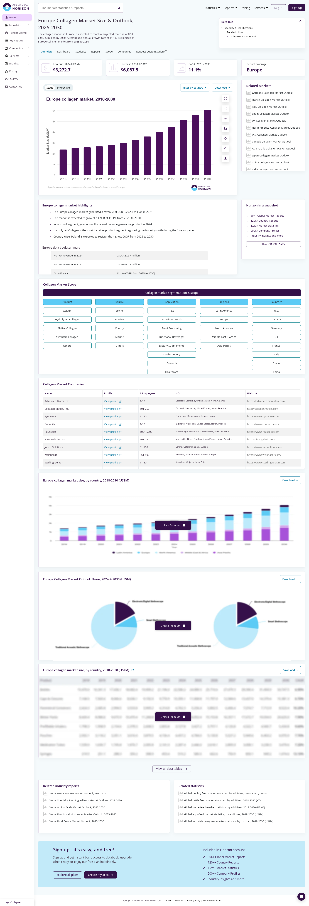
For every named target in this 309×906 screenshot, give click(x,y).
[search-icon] (119, 8)
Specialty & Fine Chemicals (238, 27)
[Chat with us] (301, 897)
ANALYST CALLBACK (273, 244)
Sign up (297, 8)
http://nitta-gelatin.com (261, 439)
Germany (276, 328)
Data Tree (227, 22)
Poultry (119, 328)
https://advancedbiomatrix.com (266, 401)
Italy (276, 354)
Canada (276, 319)
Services (259, 8)
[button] (238, 28)
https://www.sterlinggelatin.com (266, 462)
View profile (111, 401)
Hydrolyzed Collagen (67, 319)
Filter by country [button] (193, 87)
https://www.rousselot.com (263, 431)
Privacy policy (193, 900)
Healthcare (171, 372)
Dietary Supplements (171, 345)
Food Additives (235, 32)
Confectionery (171, 354)
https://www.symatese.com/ (263, 416)
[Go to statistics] (132, 670)
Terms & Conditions (212, 900)
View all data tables (169, 769)
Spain (276, 363)
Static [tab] (49, 87)
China (276, 372)
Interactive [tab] (63, 87)
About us (179, 900)
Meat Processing (172, 328)
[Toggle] (222, 28)
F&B (172, 310)
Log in (278, 8)
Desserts (172, 363)
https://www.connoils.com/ (263, 424)
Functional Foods (172, 319)
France (276, 345)
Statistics (211, 8)
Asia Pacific (224, 345)
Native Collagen (67, 328)
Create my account (100, 875)
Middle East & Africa (224, 337)
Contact (167, 900)
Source (120, 302)
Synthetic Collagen (67, 337)
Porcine (119, 319)
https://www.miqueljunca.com (265, 447)
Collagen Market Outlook (243, 36)
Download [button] (221, 87)
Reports (229, 8)
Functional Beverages (172, 337)
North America (224, 328)
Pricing (245, 8)
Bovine (120, 310)
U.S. (276, 310)
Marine (119, 337)
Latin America (224, 310)
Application (172, 302)
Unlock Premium (171, 525)
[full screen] (225, 98)
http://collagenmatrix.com (262, 408)
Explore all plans (68, 875)
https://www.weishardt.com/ (264, 454)
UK (276, 337)
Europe (224, 319)
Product (67, 302)
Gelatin (67, 310)
